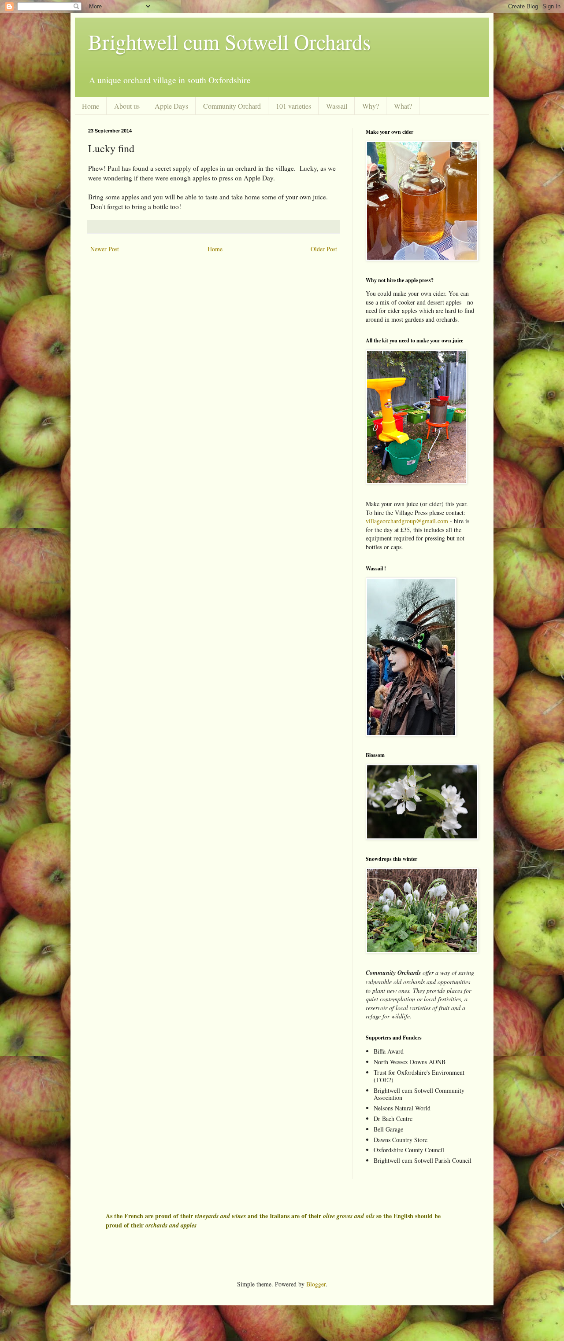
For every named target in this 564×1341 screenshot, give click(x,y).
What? (403, 105)
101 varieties (293, 105)
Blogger (316, 1284)
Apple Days (171, 105)
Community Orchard (232, 105)
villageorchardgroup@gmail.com (407, 521)
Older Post (324, 249)
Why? (370, 105)
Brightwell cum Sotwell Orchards (229, 41)
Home (90, 105)
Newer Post (104, 249)
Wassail (336, 105)
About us (127, 105)
